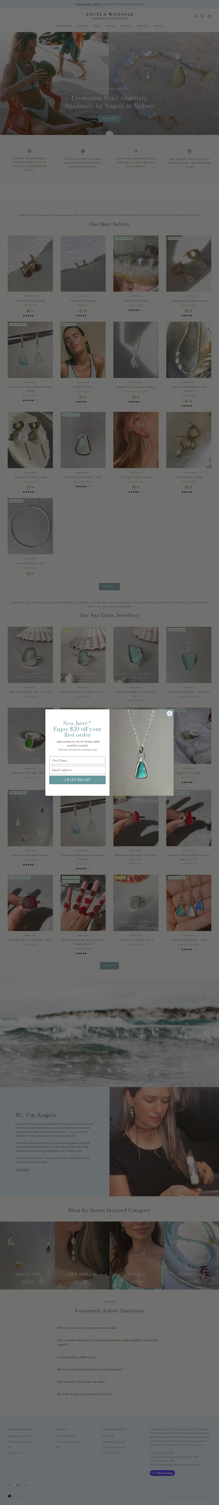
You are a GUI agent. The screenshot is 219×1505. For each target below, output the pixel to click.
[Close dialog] (169, 713)
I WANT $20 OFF (77, 779)
